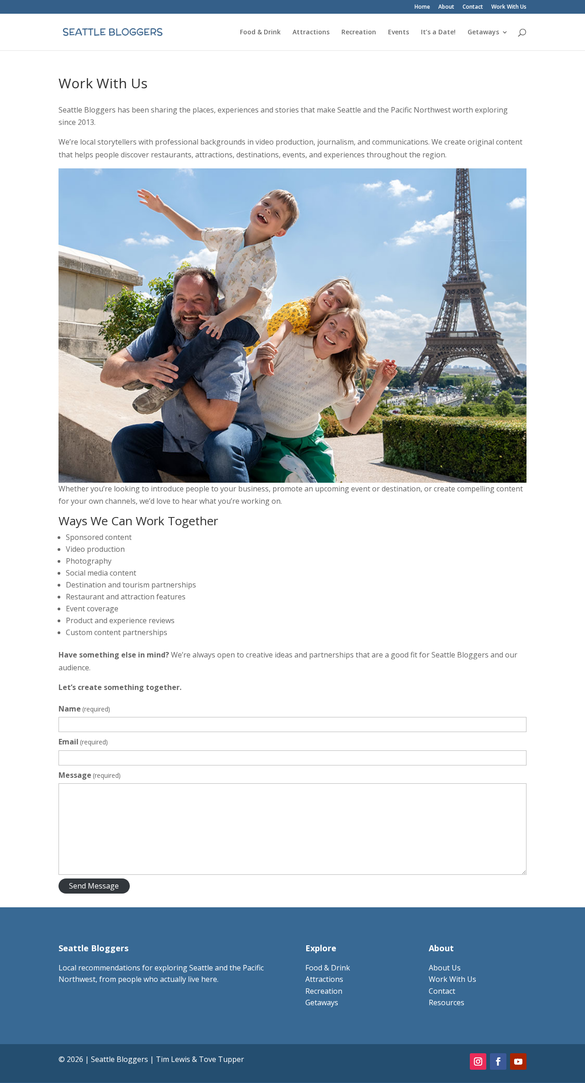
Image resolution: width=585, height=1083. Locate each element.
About (446, 7)
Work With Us (508, 7)
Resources (446, 1002)
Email (83, 742)
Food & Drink (260, 32)
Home (422, 7)
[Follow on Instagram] (478, 1061)
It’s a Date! (438, 32)
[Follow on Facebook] (498, 1061)
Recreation (358, 32)
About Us (445, 968)
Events (398, 32)
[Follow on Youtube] (518, 1061)
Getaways (483, 32)
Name (84, 709)
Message (89, 775)
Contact (473, 7)
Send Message (94, 886)
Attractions (311, 32)
